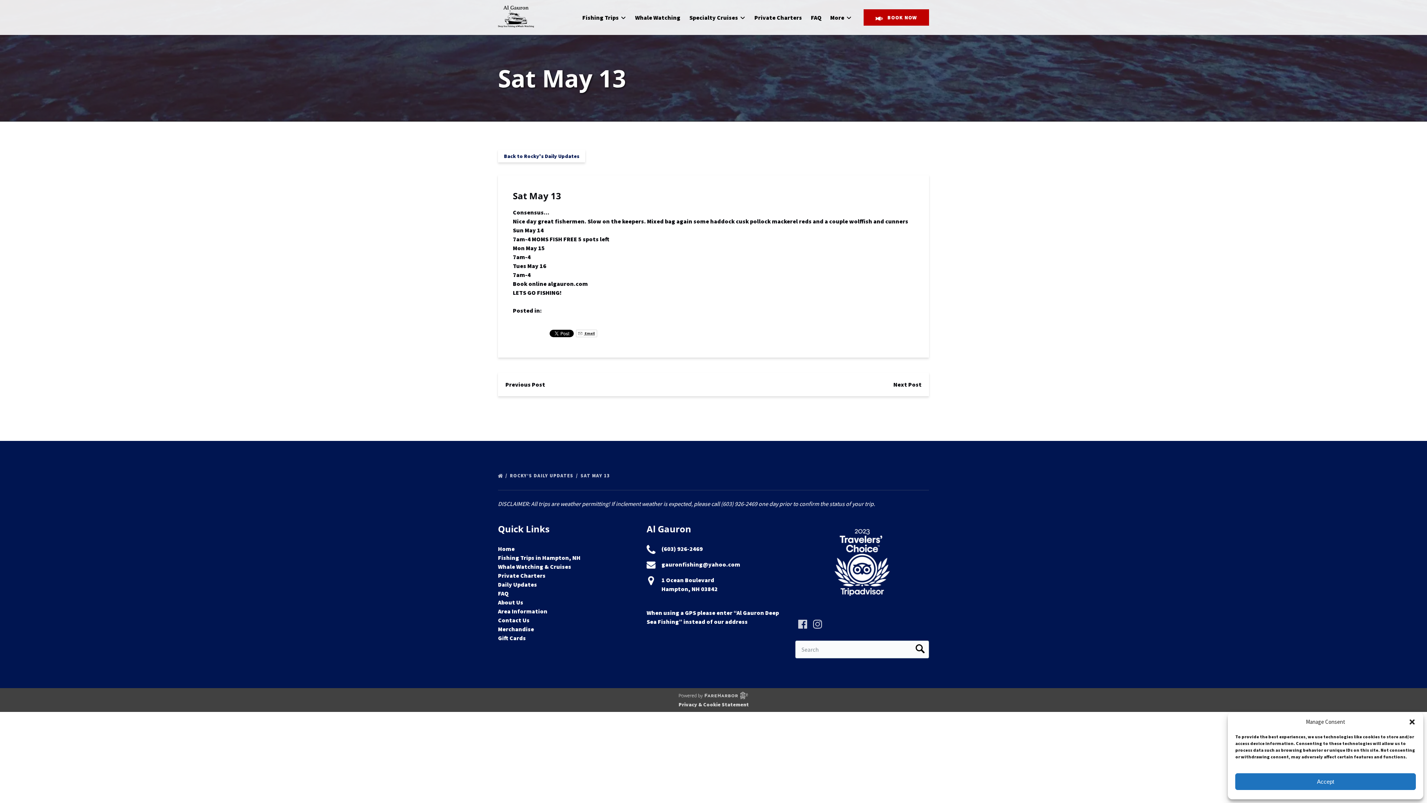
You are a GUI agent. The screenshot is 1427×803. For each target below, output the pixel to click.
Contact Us (514, 620)
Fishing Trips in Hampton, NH (539, 557)
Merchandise (516, 629)
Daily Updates (517, 584)
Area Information (522, 611)
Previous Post (525, 384)
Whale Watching (657, 17)
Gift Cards (512, 638)
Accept (1325, 781)
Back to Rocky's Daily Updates (541, 156)
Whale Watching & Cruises (534, 566)
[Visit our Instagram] (817, 624)
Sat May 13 (595, 476)
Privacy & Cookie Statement (714, 704)
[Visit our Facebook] (802, 624)
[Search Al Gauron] (920, 649)
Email (589, 333)
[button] (1412, 722)
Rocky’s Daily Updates (542, 476)
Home (506, 548)
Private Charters (778, 17)
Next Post (907, 384)
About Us (510, 602)
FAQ (816, 17)
